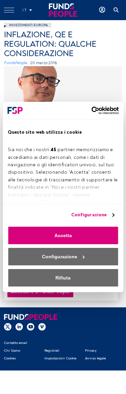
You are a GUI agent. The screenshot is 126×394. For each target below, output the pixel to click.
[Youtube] (30, 326)
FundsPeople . (16, 62)
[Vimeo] (42, 326)
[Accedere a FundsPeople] (102, 10)
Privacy (90, 350)
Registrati (51, 350)
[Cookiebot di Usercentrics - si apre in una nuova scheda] (90, 110)
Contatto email (15, 343)
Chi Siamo (12, 350)
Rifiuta (63, 277)
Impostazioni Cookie (60, 358)
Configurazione (89, 215)
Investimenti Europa (28, 25)
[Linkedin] (19, 326)
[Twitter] (7, 326)
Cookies (10, 358)
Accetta (63, 235)
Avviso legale (95, 358)
